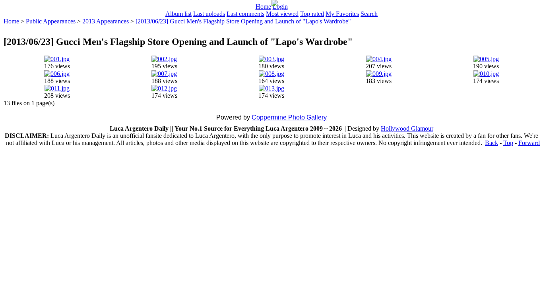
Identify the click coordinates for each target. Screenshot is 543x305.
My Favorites (342, 13)
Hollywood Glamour (407, 128)
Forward (529, 142)
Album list (178, 13)
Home (263, 6)
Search (369, 13)
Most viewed (282, 13)
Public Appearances (51, 21)
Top (508, 142)
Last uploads (209, 13)
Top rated (312, 13)
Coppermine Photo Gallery (289, 117)
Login (280, 6)
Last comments (245, 13)
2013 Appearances (105, 21)
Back (491, 142)
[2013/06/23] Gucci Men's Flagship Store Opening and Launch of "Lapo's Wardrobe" (243, 21)
